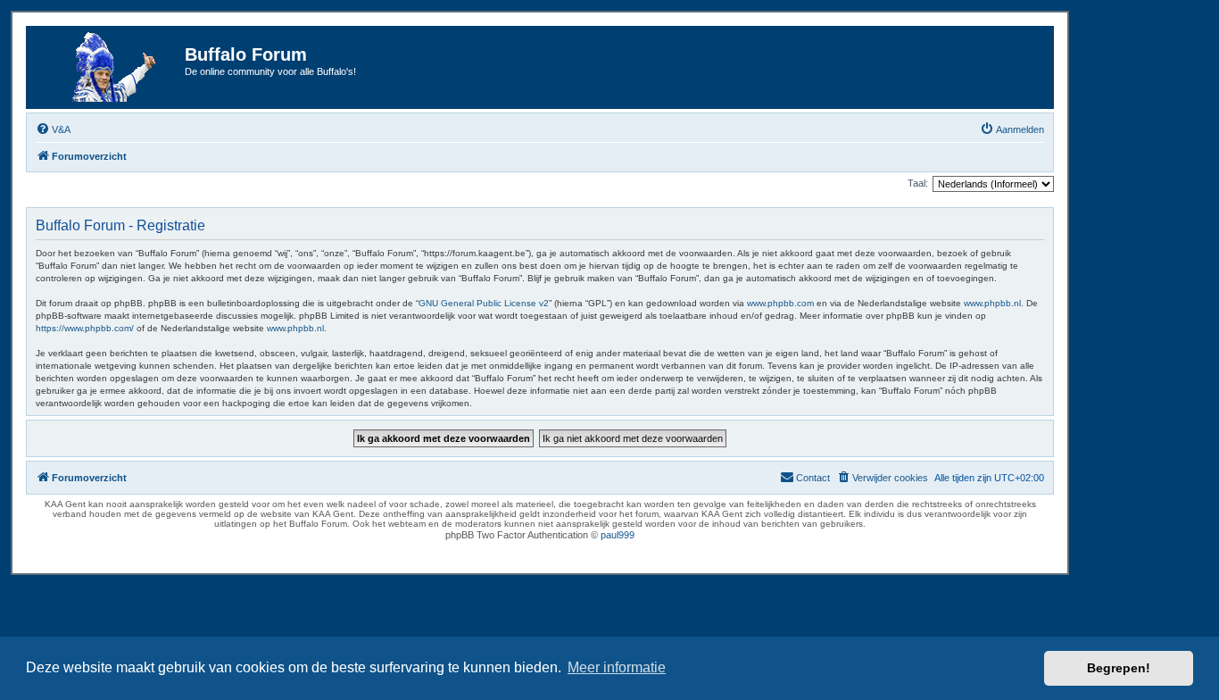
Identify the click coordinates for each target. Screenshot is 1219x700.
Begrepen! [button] (1118, 668)
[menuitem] (53, 129)
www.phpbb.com (780, 303)
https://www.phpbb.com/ (85, 328)
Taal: (918, 183)
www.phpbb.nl (992, 303)
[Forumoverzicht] (108, 67)
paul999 (617, 534)
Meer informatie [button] (617, 667)
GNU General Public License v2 (484, 303)
